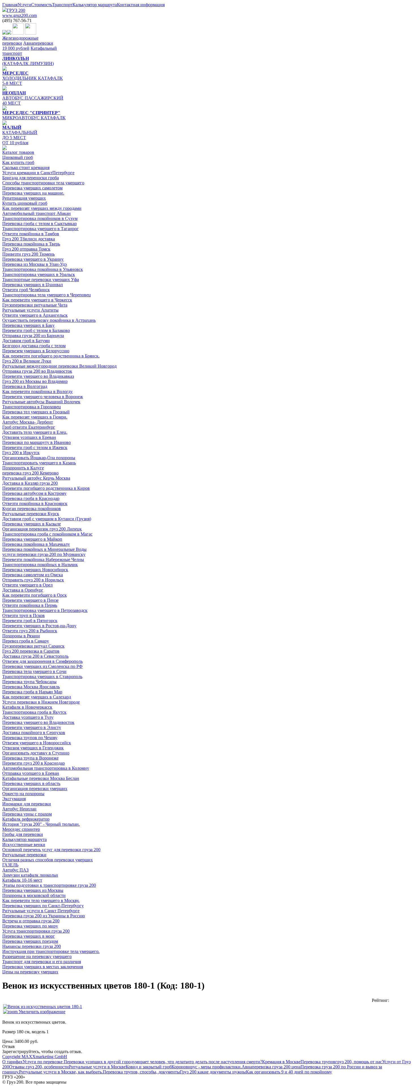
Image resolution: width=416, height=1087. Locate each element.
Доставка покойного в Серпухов (33, 732)
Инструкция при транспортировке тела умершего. (51, 951)
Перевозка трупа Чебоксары (29, 681)
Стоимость (41, 4)
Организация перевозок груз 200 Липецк (42, 529)
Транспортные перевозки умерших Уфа (40, 279)
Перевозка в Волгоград (24, 386)
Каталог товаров (18, 152)
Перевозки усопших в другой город (98, 1061)
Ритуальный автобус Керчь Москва (36, 478)
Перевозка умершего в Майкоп (32, 539)
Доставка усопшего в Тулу (27, 717)
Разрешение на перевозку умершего (37, 956)
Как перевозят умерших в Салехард (36, 697)
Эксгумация (14, 798)
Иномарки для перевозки (26, 803)
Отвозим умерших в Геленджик (33, 747)
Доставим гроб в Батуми (26, 340)
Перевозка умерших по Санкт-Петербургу (43, 905)
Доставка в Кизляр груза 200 (30, 483)
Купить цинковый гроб (24, 203)
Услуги (24, 4)
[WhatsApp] (9, 33)
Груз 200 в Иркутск (21, 452)
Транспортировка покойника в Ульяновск (42, 269)
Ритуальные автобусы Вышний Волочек (41, 401)
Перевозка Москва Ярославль (31, 686)
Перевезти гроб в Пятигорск (29, 620)
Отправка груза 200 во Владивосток (37, 371)
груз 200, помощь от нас (358, 1061)
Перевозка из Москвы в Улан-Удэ (34, 264)
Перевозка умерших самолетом (32, 188)
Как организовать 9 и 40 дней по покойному (289, 1071)
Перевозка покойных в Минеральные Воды (44, 549)
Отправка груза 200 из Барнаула (33, 335)
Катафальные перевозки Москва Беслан (40, 778)
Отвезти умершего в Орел (27, 585)
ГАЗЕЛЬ (10, 864)
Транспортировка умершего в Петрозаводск (44, 610)
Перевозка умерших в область (31, 783)
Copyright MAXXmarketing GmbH (34, 1056)
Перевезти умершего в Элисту (31, 727)
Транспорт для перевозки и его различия (41, 961)
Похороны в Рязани (21, 635)
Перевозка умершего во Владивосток (38, 722)
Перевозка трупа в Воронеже (30, 758)
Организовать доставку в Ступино (35, 752)
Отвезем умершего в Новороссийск (36, 742)
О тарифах (12, 1061)
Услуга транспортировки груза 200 (36, 931)
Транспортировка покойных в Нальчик (40, 564)
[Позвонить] (4, 33)
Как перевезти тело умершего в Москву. (41, 900)
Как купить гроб (18, 162)
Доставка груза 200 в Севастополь (35, 656)
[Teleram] (30, 33)
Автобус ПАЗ (15, 870)
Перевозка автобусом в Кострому (34, 493)
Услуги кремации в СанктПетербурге (38, 172)
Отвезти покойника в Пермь (29, 605)
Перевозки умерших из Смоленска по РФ (42, 666)
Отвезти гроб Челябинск (26, 289)
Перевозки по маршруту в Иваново (36, 442)
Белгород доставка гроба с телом (34, 345)
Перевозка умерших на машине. (33, 193)
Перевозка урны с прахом (27, 814)
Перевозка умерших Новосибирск (35, 569)
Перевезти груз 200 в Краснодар (33, 763)
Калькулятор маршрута (94, 4)
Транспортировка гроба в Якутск (34, 712)
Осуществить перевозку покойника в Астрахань (49, 320)
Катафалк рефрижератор (26, 819)
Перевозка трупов (318, 1061)
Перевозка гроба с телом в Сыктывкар (39, 223)
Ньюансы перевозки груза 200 (31, 946)
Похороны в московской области (34, 895)
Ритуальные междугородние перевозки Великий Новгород (59, 366)
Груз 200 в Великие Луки (26, 361)
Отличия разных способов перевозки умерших (47, 859)
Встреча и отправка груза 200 (30, 920)
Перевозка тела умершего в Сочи (34, 671)
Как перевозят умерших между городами (42, 208)
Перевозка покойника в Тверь (31, 243)
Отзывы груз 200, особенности (39, 1066)
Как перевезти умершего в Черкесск (37, 299)
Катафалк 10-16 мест (22, 880)
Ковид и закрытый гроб (148, 1066)
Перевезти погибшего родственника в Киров (46, 488)
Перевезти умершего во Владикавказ (38, 376)
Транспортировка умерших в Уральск (38, 274)
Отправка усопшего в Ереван (30, 773)
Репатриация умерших (24, 198)
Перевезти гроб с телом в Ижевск (34, 447)
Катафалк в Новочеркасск (27, 707)
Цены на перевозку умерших (30, 971)
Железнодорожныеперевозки (20, 41)
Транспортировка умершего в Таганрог (40, 228)
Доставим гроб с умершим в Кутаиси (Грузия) (46, 518)
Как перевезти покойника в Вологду (37, 391)
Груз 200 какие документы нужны (213, 1071)
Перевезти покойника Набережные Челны (43, 559)
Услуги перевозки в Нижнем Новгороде (41, 702)
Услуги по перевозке (43, 1061)
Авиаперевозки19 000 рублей (27, 46)
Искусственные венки (23, 844)
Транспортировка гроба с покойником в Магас (47, 534)
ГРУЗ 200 (19, 13)
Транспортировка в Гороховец (31, 406)
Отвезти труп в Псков (23, 615)
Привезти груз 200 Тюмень (28, 254)
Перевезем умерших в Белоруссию (35, 350)
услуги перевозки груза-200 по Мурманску (43, 554)
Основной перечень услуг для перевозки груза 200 (51, 849)
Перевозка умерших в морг (28, 936)
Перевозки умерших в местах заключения (42, 966)
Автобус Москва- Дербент (27, 422)
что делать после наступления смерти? (224, 1061)
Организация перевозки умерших (34, 788)
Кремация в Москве (281, 1061)
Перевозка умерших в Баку (28, 325)
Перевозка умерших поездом (30, 941)
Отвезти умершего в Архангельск (35, 315)
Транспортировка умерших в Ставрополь (42, 676)
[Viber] (18, 33)
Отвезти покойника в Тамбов (30, 233)
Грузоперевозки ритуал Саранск (33, 646)
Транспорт (62, 4)
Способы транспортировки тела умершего (43, 182)
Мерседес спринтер (21, 829)
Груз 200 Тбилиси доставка (28, 238)
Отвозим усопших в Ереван (29, 437)
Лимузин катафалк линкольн (30, 875)
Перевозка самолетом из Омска (32, 574)
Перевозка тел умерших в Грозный (36, 411)
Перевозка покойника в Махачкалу (36, 544)
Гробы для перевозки (22, 834)
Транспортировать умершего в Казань (39, 462)
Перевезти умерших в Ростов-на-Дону (39, 625)
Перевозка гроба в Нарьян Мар (32, 691)
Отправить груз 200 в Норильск (33, 579)
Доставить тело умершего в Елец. (34, 432)
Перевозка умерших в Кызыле (31, 523)
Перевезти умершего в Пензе (30, 600)
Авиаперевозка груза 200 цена (271, 1066)
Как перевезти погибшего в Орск (34, 595)
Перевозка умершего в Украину (33, 259)
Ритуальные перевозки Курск (30, 513)
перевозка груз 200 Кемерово (30, 473)
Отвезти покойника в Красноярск (34, 503)
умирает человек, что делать (160, 1061)
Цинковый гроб (17, 157)
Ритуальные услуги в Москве (97, 1066)
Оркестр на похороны (23, 793)
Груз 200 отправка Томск (26, 249)
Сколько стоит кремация (26, 167)
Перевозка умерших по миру (30, 926)
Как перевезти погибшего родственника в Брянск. (51, 355)
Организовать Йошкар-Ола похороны (38, 457)
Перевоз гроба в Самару (25, 641)
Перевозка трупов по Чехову (29, 737)
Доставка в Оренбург (22, 590)
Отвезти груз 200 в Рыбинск (29, 630)
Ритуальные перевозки (24, 854)
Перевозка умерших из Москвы (32, 890)
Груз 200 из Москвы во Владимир (35, 381)
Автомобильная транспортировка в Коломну (45, 768)
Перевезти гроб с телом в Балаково (36, 330)
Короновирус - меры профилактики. (206, 1066)
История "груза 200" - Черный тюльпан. (41, 824)
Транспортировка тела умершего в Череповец (46, 294)
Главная (10, 4)
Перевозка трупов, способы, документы (141, 1071)
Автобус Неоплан (19, 808)
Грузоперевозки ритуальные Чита (34, 305)
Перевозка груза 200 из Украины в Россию (43, 915)
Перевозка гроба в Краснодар (30, 498)
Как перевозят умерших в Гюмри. (34, 417)
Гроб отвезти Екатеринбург (28, 427)
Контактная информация (141, 4)
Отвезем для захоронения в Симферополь (42, 661)
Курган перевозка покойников (31, 508)
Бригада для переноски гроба (30, 177)
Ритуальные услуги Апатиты (30, 310)
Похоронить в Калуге (23, 467)
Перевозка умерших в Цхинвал (32, 284)
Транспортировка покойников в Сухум (40, 218)
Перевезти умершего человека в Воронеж (42, 396)
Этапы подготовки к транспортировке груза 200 (49, 885)
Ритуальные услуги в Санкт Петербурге (41, 910)
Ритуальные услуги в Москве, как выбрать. (61, 1071)
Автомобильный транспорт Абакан (36, 213)
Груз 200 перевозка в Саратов (30, 651)
